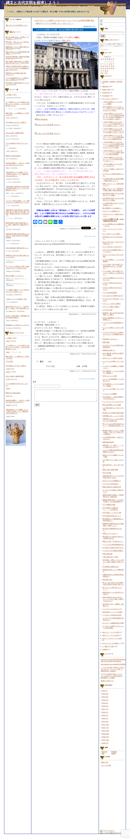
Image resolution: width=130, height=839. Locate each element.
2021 (105, 697)
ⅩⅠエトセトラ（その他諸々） (111, 643)
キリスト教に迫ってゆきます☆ (112, 246)
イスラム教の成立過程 (110, 292)
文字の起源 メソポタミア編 (112, 512)
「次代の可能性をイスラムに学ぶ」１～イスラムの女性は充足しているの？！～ (113, 159)
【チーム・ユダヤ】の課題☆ (112, 303)
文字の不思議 (107, 473)
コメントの (106, 765)
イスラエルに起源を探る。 (111, 484)
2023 (105, 691)
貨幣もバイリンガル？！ (110, 533)
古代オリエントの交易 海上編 (112, 358)
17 (109, 66)
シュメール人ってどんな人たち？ (113, 401)
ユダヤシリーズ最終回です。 (112, 211)
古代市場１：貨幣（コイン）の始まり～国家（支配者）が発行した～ (113, 561)
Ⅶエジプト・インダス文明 (110, 632)
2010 (105, 730)
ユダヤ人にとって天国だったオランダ (50, 20)
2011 (105, 727)
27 (101, 71)
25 (111, 68)
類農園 (113, 753)
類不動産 (114, 752)
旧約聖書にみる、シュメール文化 (113, 416)
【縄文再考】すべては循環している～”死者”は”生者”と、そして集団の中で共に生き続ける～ (17, 174)
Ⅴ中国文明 (105, 96)
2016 (105, 712)
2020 (105, 700)
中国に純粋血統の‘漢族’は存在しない (17, 248)
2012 (105, 724)
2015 (105, 715)
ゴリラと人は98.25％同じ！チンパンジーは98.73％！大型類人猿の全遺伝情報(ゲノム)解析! (111, 675)
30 (107, 71)
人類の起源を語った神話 (110, 557)
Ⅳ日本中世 (105, 92)
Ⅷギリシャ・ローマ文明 (110, 635)
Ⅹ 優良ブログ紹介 (108, 646)
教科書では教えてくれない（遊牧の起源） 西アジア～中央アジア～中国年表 (113, 432)
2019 (105, 703)
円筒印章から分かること (110, 339)
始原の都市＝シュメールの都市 (112, 612)
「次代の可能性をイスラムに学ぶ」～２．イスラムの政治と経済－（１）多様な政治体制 (113, 152)
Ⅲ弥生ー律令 (106, 89)
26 (113, 68)
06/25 (8, 372)
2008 (105, 737)
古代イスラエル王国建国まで (112, 481)
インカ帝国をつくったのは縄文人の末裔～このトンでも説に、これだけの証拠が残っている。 (17, 104)
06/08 (8, 388)
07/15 (8, 379)
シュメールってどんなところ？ (112, 609)
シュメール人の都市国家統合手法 (113, 544)
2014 (105, 718)
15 (105, 66)
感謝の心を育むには (107, 680)
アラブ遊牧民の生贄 (109, 504)
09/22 (8, 341)
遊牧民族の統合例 (108, 442)
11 (111, 64)
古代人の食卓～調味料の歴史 (15, 133)
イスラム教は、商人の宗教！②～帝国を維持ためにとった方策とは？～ (113, 266)
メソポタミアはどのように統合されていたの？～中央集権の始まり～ (113, 334)
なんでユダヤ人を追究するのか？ (113, 295)
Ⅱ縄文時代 (105, 86)
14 (103, 66)
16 (107, 66)
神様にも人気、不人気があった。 (113, 541)
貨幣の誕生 (106, 342)
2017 (105, 709)
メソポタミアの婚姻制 (110, 394)
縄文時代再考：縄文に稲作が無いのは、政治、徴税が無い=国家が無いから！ (17, 224)
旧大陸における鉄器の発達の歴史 (113, 413)
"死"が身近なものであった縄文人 (16, 122)
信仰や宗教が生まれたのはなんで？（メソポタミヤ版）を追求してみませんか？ (113, 599)
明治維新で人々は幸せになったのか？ (17, 325)
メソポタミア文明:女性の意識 (112, 615)
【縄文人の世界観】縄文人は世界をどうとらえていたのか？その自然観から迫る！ (17, 68)
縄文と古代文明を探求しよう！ (33, 3)
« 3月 (101, 73)
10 (109, 64)
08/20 (8, 352)
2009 (105, 734)
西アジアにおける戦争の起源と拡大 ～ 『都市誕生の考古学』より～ (113, 425)
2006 (105, 743)
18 (111, 66)
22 (105, 68)
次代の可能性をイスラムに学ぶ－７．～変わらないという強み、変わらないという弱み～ (113, 108)
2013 (105, 721)
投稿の (104, 762)
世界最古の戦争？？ (109, 350)
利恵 (11, 361)
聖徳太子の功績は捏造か (13, 155)
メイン (69, 20)
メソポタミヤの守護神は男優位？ (113, 550)
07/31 (8, 361)
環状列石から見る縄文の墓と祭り (16, 73)
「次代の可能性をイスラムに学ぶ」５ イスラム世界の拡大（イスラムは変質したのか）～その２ (113, 123)
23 (107, 68)
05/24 (8, 396)
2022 (105, 694)
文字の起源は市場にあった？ (112, 516)
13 (101, 66)
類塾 (103, 753)
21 (103, 68)
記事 (77, 186)
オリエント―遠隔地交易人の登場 (113, 623)
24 (109, 68)
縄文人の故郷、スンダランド (15, 275)
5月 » (106, 73)
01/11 (8, 416)
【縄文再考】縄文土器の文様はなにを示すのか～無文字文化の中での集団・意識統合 (17, 235)
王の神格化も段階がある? (111, 566)
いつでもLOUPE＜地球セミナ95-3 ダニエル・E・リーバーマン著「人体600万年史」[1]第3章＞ (113, 669)
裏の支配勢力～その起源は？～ (112, 208)
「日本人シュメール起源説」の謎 (16, 299)
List (92, 229)
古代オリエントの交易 (110, 376)
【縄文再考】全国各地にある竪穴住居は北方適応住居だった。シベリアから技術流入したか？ (17, 188)
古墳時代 (105, 649)
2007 (105, 740)
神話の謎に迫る (107, 579)
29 (105, 71)
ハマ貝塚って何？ (11, 94)
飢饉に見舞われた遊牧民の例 (112, 487)
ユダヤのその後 (107, 310)
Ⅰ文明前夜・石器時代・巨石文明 (112, 81)
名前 (34, 382)
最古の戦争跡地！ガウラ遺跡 (112, 405)
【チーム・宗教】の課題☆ (111, 306)
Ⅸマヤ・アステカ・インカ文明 (112, 638)
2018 (105, 706)
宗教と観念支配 (107, 554)
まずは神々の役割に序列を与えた (113, 547)
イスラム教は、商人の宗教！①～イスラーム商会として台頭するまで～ (113, 273)
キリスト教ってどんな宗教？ (112, 234)
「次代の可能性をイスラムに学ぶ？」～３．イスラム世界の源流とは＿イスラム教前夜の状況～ (113, 137)
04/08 (8, 405)
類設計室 (104, 752)
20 (101, 68)
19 (113, 66)
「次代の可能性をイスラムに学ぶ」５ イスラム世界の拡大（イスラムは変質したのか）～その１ (113, 130)
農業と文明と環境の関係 (110, 469)
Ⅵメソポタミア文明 (108, 99)
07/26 (8, 369)
